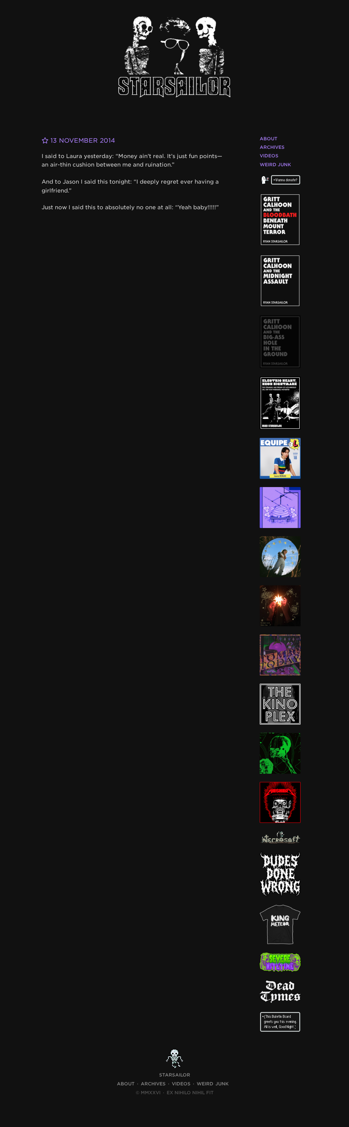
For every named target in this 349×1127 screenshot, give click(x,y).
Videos (269, 155)
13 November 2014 (81, 140)
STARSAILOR (174, 1075)
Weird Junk (275, 164)
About (268, 138)
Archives (272, 147)
